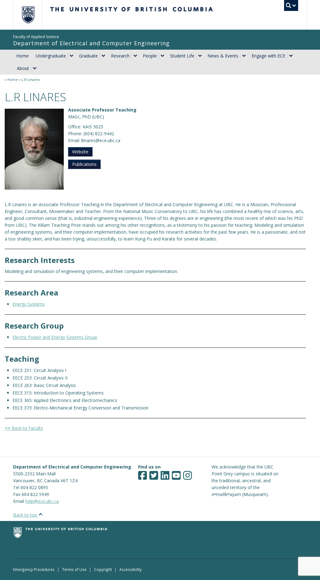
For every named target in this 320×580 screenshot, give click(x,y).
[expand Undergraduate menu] (71, 55)
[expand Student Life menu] (200, 55)
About (23, 68)
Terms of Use (74, 569)
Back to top (25, 515)
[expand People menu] (162, 55)
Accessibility (130, 569)
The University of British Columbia (33, 15)
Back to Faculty (24, 428)
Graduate (88, 56)
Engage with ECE (268, 56)
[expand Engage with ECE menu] (291, 55)
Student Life (182, 56)
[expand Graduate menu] (103, 55)
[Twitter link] (153, 477)
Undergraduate (51, 56)
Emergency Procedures (34, 569)
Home (22, 56)
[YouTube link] (176, 477)
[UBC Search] (291, 5)
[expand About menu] (34, 68)
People (150, 56)
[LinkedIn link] (165, 477)
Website (80, 152)
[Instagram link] (187, 477)
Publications (84, 164)
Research (120, 56)
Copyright (103, 569)
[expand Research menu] (135, 55)
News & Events (223, 56)
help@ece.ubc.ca (42, 501)
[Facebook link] (142, 477)
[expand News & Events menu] (244, 55)
